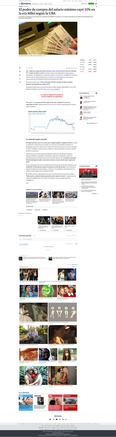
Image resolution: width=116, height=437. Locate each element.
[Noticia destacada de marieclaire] (41, 396)
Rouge (62, 425)
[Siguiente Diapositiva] (76, 225)
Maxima (75, 427)
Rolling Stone (62, 427)
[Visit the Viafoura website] (74, 264)
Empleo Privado (37, 209)
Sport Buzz (68, 427)
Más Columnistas (91, 123)
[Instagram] (59, 419)
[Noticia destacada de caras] (55, 396)
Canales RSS (41, 429)
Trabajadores (45, 209)
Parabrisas (58, 425)
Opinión (46, 3)
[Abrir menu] (20, 4)
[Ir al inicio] (26, 3)
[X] (53, 419)
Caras (43, 425)
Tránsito (75, 429)
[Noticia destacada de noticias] (26, 396)
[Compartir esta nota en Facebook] (20, 68)
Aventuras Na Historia (55, 427)
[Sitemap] (66, 419)
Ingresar (85, 3)
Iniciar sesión (69, 235)
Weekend (49, 425)
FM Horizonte (72, 425)
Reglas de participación (68, 429)
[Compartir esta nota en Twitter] (20, 71)
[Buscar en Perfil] (96, 1)
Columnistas (84, 93)
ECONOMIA (21, 6)
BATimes (67, 425)
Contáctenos (53, 429)
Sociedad (50, 3)
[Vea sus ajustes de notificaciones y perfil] (96, 3)
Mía (64, 425)
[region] (48, 250)
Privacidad (58, 429)
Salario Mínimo (29, 209)
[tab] (24, 244)
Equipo (62, 429)
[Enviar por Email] (20, 79)
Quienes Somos (47, 429)
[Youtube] (56, 419)
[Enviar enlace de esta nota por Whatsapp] (20, 75)
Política (41, 3)
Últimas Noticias (35, 3)
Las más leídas (84, 166)
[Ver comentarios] (96, 6)
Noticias (46, 425)
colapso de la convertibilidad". (51, 89)
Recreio (72, 427)
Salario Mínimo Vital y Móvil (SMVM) (53, 71)
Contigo (48, 427)
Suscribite (91, 3)
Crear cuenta (74, 235)
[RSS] (62, 419)
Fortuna (53, 425)
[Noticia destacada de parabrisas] (70, 396)
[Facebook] (50, 419)
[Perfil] (26, 393)
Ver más (94, 193)
